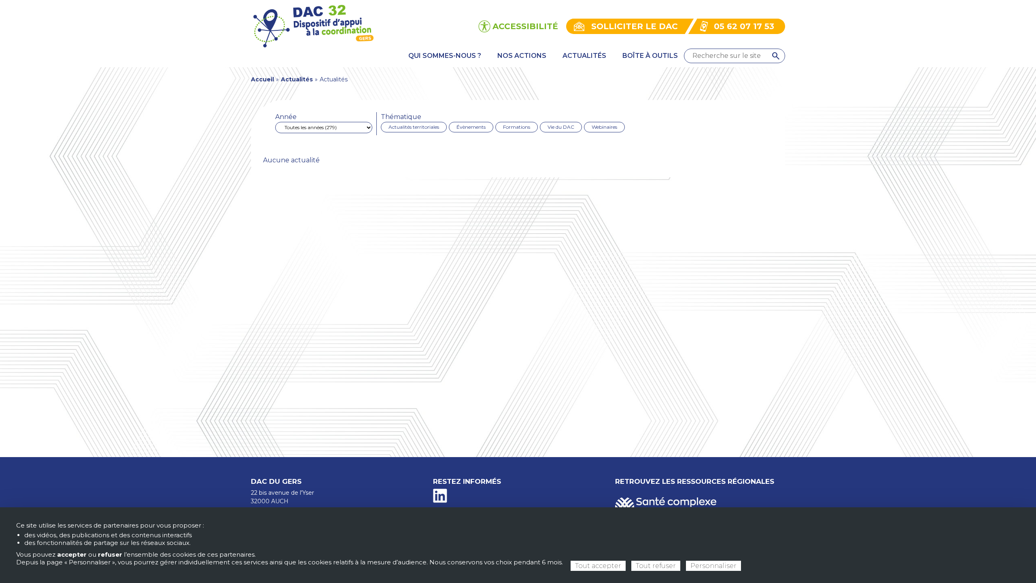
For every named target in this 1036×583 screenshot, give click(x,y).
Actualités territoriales (413, 127)
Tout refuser (656, 566)
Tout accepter (598, 566)
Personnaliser (713, 566)
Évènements (471, 127)
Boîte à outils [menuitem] (650, 56)
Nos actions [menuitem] (521, 56)
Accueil (262, 79)
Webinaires (604, 127)
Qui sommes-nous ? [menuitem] (444, 56)
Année (286, 117)
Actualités (297, 79)
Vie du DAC (561, 127)
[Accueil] (313, 26)
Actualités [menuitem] (584, 56)
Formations (516, 127)
